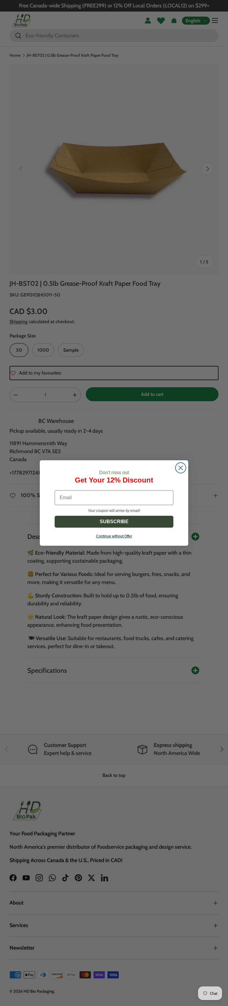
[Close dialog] (180, 468)
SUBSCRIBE (114, 521)
